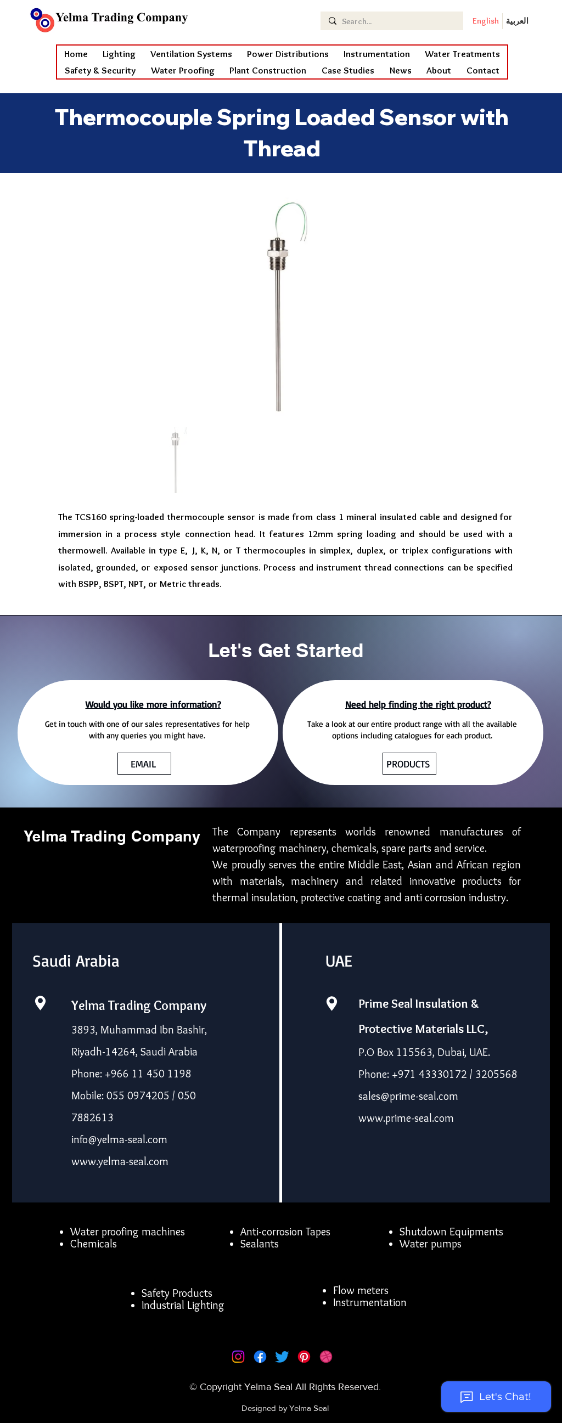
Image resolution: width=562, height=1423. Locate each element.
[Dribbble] (326, 1356)
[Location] (40, 1003)
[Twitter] (282, 1356)
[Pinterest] (304, 1356)
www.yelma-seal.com (119, 1161)
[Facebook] (260, 1356)
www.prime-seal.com (406, 1118)
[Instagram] (238, 1356)
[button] (182, 70)
